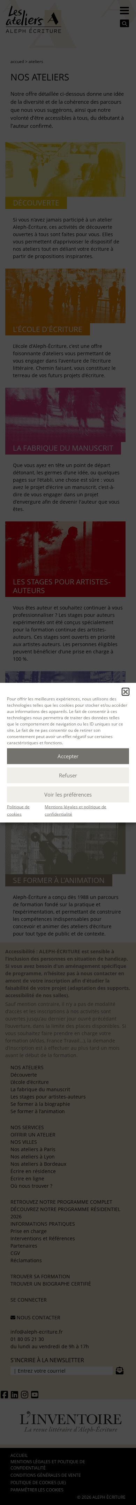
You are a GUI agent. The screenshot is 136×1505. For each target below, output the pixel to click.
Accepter (68, 756)
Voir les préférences (68, 794)
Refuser (68, 775)
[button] (125, 691)
